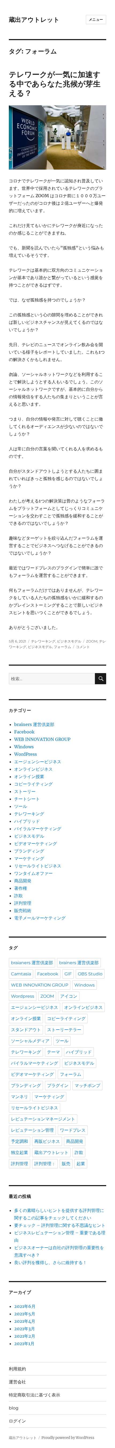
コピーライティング (33, 784)
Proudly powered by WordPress (67, 1438)
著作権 (20, 888)
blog (13, 1408)
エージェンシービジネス (37, 761)
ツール (20, 806)
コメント (83, 647)
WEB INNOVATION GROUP (42, 739)
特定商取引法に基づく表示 (34, 1394)
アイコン (68, 996)
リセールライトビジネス (37, 865)
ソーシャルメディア (30, 1040)
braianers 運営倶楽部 (32, 962)
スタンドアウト (26, 1029)
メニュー (96, 19)
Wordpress (22, 996)
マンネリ (19, 1096)
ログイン (17, 1421)
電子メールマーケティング (40, 918)
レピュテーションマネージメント (43, 1119)
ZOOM (91, 641)
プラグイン (57, 1085)
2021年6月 (25, 1306)
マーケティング (29, 858)
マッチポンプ (87, 1085)
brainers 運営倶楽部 (34, 724)
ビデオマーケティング (35, 843)
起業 (80, 1163)
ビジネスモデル (69, 641)
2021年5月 (24, 1313)
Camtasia (21, 973)
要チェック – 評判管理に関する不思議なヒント (59, 1225)
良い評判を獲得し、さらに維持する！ (50, 1262)
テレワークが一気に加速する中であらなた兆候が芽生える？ (55, 84)
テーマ (53, 1052)
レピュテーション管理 (32, 1130)
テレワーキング (43, 641)
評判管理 (22, 903)
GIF (68, 973)
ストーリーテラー (64, 1029)
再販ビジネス (47, 1141)
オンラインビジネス (33, 769)
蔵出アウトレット (34, 19)
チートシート (27, 798)
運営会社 (17, 1381)
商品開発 (22, 880)
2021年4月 (24, 1321)
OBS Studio (90, 973)
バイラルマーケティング (37, 828)
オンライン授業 (29, 776)
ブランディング (29, 851)
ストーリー (25, 791)
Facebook (24, 732)
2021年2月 (24, 1336)
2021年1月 (24, 1343)
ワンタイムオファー (33, 873)
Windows (24, 746)
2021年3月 (24, 1328)
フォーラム (62, 647)
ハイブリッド (27, 821)
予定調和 (19, 1141)
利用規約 (17, 1368)
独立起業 (19, 1152)
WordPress (25, 754)
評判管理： (45, 1163)
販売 (66, 1163)
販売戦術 (22, 910)
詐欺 (18, 895)
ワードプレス (73, 1130)
